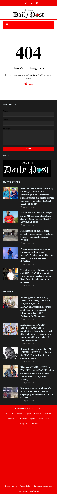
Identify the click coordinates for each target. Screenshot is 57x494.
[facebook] (20, 3)
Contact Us (34, 490)
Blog (22, 423)
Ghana (47, 418)
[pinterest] (37, 3)
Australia (37, 413)
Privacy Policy (26, 485)
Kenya (40, 418)
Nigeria (32, 418)
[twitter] (26, 3)
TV (27, 423)
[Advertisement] (28, 454)
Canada (19, 413)
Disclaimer (23, 490)
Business (34, 423)
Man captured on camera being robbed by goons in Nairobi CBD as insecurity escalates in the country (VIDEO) (36, 235)
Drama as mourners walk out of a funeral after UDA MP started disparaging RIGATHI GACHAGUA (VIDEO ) (36, 393)
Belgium (27, 413)
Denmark (47, 413)
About (14, 485)
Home (30, 83)
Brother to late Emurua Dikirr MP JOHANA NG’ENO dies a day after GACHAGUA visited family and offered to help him (36, 353)
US (7, 413)
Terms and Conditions (43, 485)
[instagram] (31, 3)
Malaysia (10, 418)
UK (12, 413)
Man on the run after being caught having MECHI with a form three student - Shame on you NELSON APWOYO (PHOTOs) (36, 217)
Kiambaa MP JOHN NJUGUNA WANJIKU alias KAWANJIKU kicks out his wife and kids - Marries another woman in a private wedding (37, 373)
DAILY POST (36, 408)
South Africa (22, 418)
